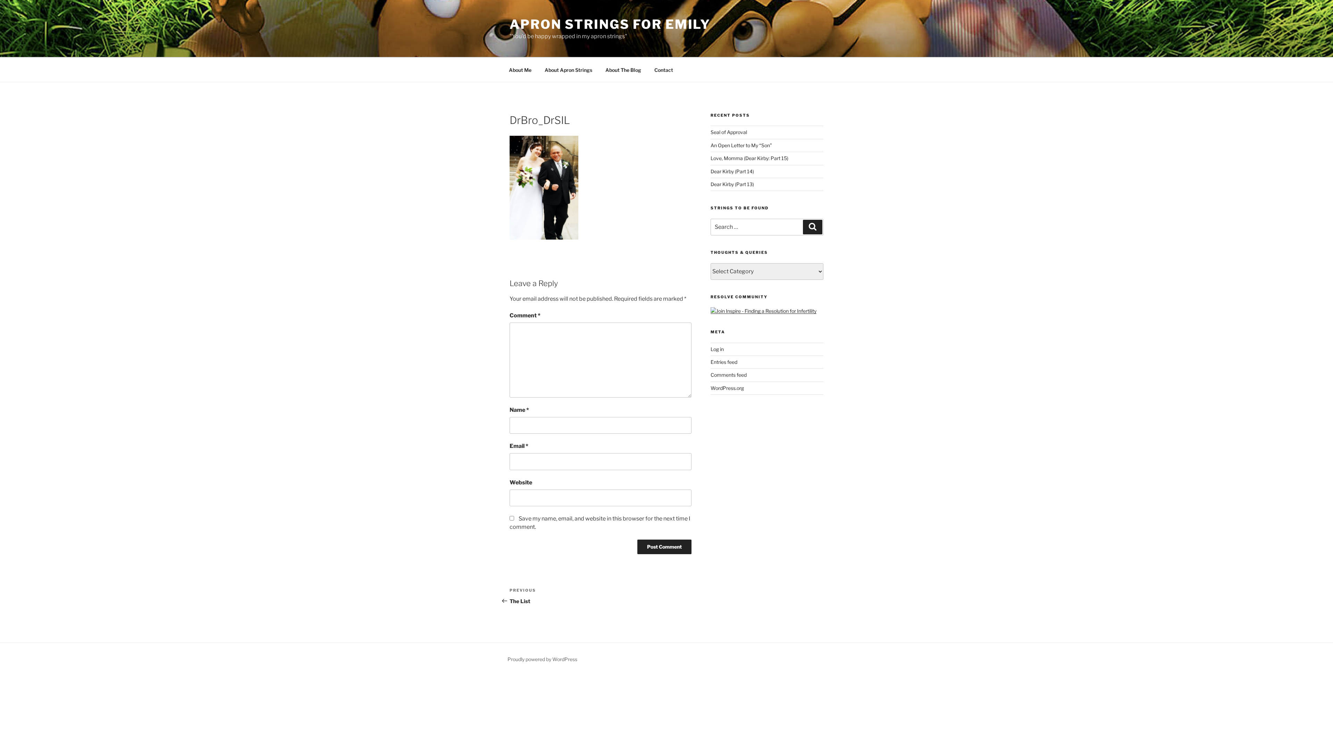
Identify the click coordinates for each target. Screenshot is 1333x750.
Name (519, 410)
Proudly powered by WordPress (542, 659)
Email (519, 446)
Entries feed (724, 362)
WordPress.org (727, 388)
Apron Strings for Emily (610, 24)
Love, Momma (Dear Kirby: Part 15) (749, 158)
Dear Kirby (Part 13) (732, 184)
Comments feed (729, 375)
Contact (663, 70)
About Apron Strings (568, 70)
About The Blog (623, 70)
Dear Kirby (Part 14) (732, 171)
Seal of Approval (729, 132)
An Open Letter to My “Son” (741, 145)
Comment (525, 315)
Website (521, 482)
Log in (717, 349)
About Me (520, 70)
